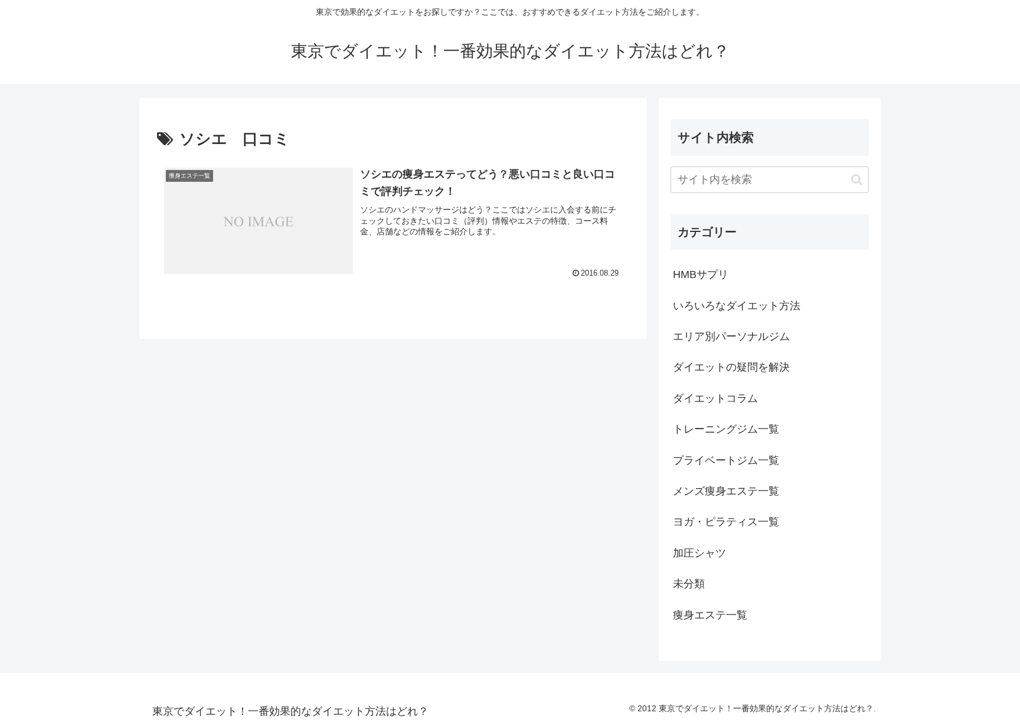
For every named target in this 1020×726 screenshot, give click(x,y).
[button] (856, 180)
